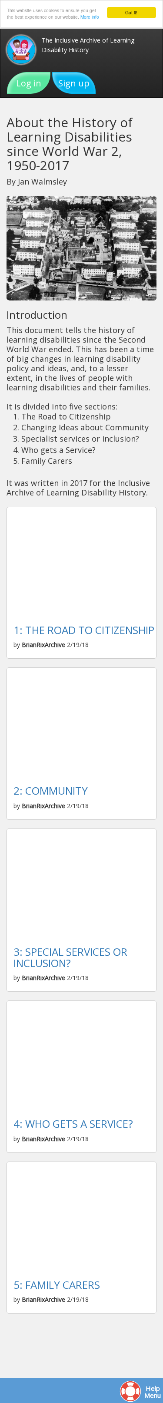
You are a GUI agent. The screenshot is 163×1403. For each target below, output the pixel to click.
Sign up (74, 83)
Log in (28, 83)
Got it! (131, 12)
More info (89, 16)
